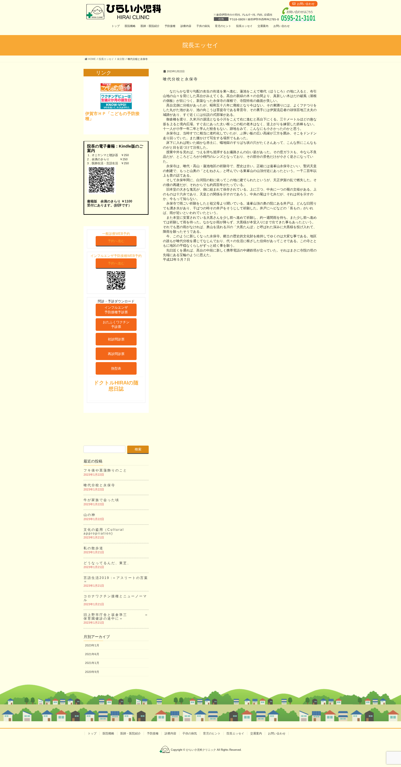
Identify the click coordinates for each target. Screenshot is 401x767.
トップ (92, 733)
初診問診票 (116, 339)
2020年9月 (92, 671)
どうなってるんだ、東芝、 (107, 563)
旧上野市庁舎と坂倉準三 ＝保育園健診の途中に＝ (116, 616)
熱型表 (116, 368)
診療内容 (170, 733)
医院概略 (108, 733)
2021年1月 (92, 663)
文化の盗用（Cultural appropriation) (104, 531)
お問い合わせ (277, 733)
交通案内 (256, 733)
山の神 (89, 515)
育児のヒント (212, 733)
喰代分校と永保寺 (99, 485)
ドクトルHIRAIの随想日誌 (116, 386)
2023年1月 (92, 645)
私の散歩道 (93, 548)
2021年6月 (92, 654)
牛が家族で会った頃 (101, 500)
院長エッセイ (235, 733)
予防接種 (153, 733)
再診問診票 (116, 354)
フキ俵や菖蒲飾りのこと (105, 470)
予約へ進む (116, 241)
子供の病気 (189, 733)
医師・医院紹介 (130, 733)
